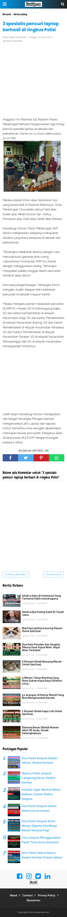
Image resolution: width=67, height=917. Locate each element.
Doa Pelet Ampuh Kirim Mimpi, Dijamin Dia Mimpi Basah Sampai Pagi (39, 826)
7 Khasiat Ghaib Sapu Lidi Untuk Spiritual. (42, 713)
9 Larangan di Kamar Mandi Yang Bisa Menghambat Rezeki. (43, 696)
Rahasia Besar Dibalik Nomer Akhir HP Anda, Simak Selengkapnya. (40, 730)
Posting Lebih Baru (16, 574)
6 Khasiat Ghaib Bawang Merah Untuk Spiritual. (41, 663)
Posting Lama (53, 574)
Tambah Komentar (13, 41)
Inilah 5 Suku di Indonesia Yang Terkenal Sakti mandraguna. (41, 597)
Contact (28, 895)
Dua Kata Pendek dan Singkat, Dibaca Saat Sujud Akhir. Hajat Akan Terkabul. (41, 647)
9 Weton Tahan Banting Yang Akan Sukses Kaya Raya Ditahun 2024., (42, 680)
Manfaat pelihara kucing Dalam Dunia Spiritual (42, 630)
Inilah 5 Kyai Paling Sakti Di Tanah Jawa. (43, 613)
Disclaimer (33, 900)
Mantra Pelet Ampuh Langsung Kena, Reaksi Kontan (38, 778)
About (13, 895)
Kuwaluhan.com (41, 912)
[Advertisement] (33, 80)
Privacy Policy (46, 895)
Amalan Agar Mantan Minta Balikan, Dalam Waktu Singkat (41, 794)
